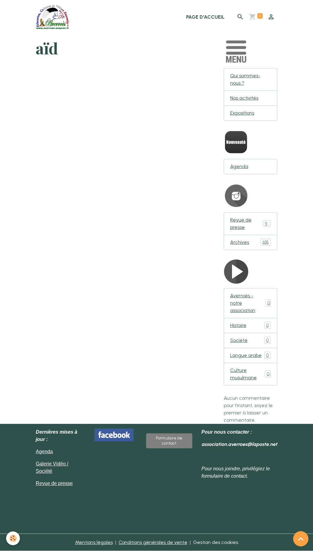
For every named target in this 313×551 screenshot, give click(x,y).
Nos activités (244, 98)
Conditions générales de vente (153, 542)
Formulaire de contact (169, 440)
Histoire (249, 325)
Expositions (242, 113)
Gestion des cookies (215, 542)
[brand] (54, 17)
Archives (249, 242)
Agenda (239, 166)
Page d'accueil (205, 17)
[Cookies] (13, 538)
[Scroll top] (300, 538)
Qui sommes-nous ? (245, 79)
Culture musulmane (249, 373)
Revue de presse (249, 223)
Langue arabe (249, 355)
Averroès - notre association (250, 303)
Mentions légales (94, 542)
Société (249, 340)
